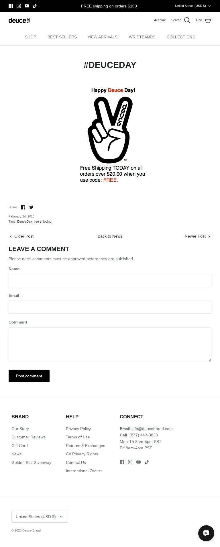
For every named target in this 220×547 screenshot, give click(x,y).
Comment (18, 322)
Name (14, 268)
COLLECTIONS (181, 37)
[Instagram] (19, 6)
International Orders (84, 470)
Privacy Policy (78, 428)
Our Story (20, 428)
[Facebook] (11, 6)
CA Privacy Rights (82, 454)
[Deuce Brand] (19, 20)
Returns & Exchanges (85, 445)
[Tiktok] (35, 6)
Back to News (110, 236)
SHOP (30, 37)
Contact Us (76, 462)
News (16, 454)
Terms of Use (78, 437)
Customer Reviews (28, 437)
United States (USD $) (190, 5)
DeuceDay (24, 221)
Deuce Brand (31, 530)
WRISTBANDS (142, 37)
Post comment (29, 376)
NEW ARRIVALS (102, 37)
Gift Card (19, 445)
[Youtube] (27, 6)
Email (14, 295)
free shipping (42, 221)
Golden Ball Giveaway (31, 462)
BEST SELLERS (62, 37)
